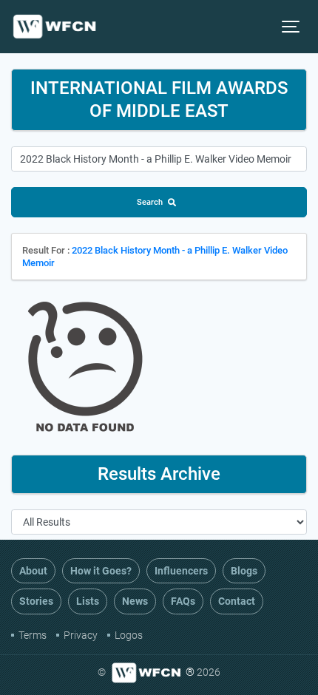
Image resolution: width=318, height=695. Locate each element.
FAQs (183, 601)
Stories (36, 601)
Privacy (81, 635)
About (33, 571)
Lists (87, 601)
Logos (129, 635)
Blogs (244, 571)
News (135, 601)
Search (150, 202)
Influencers (181, 571)
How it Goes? (101, 571)
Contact (236, 601)
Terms (32, 635)
